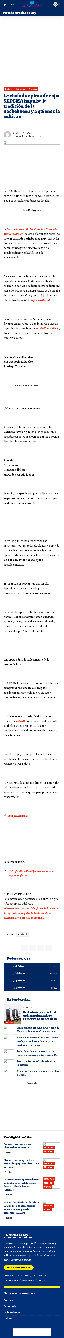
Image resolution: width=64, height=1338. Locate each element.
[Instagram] (16, 1328)
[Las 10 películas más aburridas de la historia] (9, 1063)
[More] (31, 124)
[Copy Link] (25, 124)
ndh (16, 133)
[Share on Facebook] (6, 124)
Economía (20, 89)
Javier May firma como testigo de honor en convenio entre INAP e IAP (37, 1053)
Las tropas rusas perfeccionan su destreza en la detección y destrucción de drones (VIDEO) (21, 1185)
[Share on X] (12, 124)
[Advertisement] (32, 54)
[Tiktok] (32, 980)
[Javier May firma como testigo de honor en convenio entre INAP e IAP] (9, 1053)
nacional (22, 934)
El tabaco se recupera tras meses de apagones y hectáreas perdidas (22, 1163)
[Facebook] (32, 966)
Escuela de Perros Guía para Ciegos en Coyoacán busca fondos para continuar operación (37, 1041)
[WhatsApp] (32, 987)
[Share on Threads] (18, 124)
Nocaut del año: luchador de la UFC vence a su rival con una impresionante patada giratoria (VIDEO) (21, 1207)
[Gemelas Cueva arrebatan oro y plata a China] (9, 1073)
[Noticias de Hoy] (32, 4)
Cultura (8, 89)
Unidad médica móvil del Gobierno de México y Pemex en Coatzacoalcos (40, 1015)
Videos (47, 1186)
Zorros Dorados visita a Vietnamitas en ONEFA (17, 1145)
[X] (32, 973)
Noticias (33, 89)
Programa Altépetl (40, 300)
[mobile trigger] (7, 4)
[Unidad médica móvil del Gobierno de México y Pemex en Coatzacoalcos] (12, 1014)
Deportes (48, 1147)
